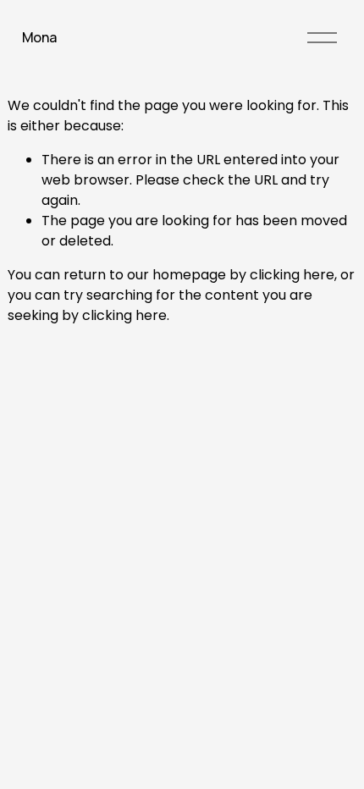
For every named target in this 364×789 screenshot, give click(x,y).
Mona (39, 37)
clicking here (292, 274)
